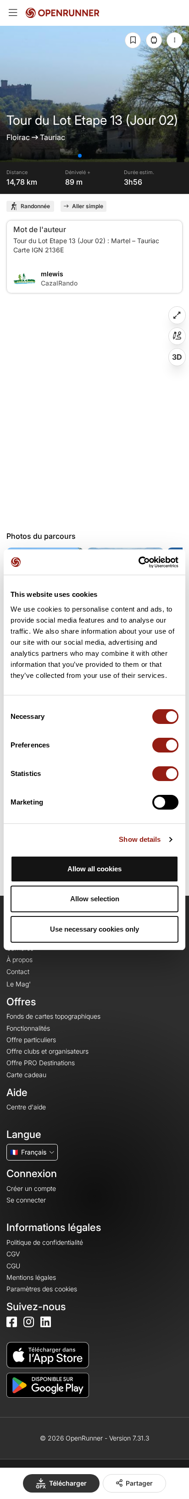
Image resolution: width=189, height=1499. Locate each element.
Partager (139, 1483)
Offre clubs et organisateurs (47, 1051)
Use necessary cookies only (94, 929)
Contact (17, 971)
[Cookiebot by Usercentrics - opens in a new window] (138, 562)
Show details (140, 839)
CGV (13, 1254)
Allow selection (94, 899)
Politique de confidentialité (44, 1242)
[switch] (165, 745)
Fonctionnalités (28, 1028)
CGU (13, 1266)
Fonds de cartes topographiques (53, 1016)
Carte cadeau (26, 1075)
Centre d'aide (26, 1107)
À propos (19, 959)
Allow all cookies (94, 869)
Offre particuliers (31, 1040)
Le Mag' (18, 984)
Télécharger (68, 1483)
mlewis (52, 274)
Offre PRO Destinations (40, 1063)
